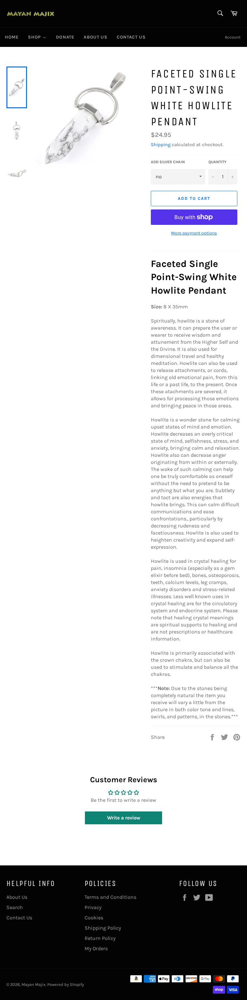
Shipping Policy (103, 928)
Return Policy (100, 938)
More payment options (194, 233)
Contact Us (19, 918)
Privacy (93, 907)
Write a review (123, 818)
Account (233, 37)
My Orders (96, 948)
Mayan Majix (34, 984)
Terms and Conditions (110, 897)
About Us (16, 897)
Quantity (217, 162)
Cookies (94, 918)
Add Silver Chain (168, 162)
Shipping (160, 144)
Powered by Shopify (65, 984)
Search (14, 907)
